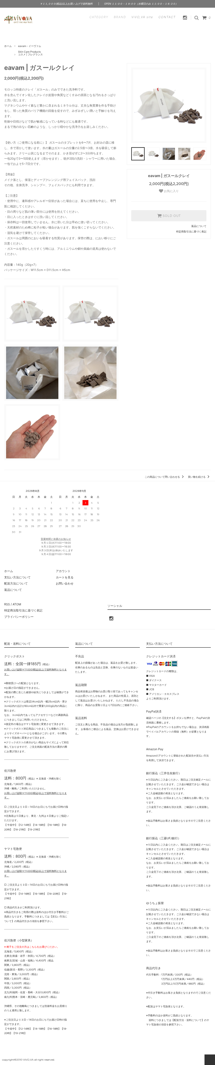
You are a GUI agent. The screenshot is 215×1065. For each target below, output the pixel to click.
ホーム (8, 46)
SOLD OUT (171, 216)
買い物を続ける (197, 476)
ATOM (17, 604)
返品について (198, 226)
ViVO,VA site (142, 17)
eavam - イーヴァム (29, 46)
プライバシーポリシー (19, 616)
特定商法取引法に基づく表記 (23, 610)
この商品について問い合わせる (163, 476)
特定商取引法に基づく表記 (191, 231)
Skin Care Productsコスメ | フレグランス (30, 53)
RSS (7, 604)
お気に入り (171, 191)
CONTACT (167, 17)
